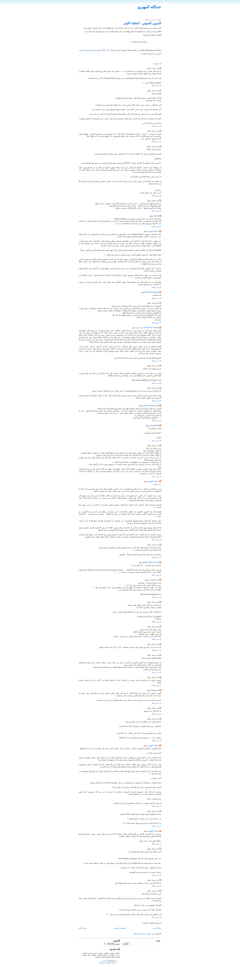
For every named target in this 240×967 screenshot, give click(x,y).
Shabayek (155, 690)
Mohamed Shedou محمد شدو (147, 328)
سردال (118, 955)
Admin (156, 216)
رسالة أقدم (83, 928)
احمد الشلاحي (154, 580)
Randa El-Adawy (152, 292)
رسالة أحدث (156, 928)
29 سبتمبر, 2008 (156, 917)
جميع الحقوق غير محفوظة (107, 963)
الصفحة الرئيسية (120, 928)
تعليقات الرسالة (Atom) (142, 934)
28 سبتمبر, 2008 (156, 886)
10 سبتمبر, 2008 (156, 540)
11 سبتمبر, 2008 (156, 826)
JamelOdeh (154, 425)
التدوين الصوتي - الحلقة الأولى (142, 23)
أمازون (104, 961)
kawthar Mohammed (150, 406)
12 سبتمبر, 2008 (156, 875)
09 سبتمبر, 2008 (156, 85)
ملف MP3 (106, 50)
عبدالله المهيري (149, 7)
